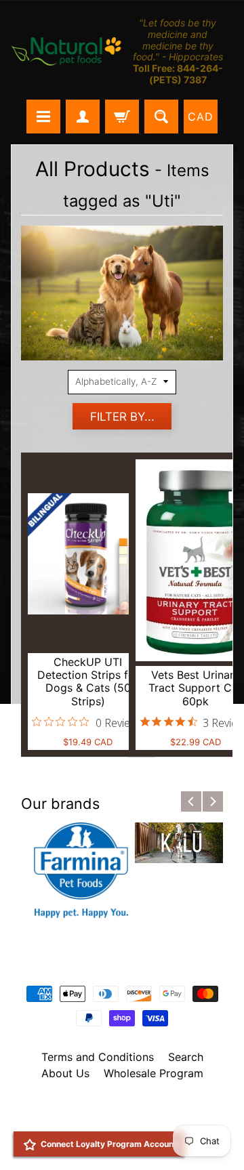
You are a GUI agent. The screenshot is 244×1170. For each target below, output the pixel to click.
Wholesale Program (153, 1073)
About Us (65, 1073)
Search (185, 1057)
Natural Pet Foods (136, 1108)
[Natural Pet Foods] (66, 52)
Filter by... (122, 416)
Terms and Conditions (97, 1057)
